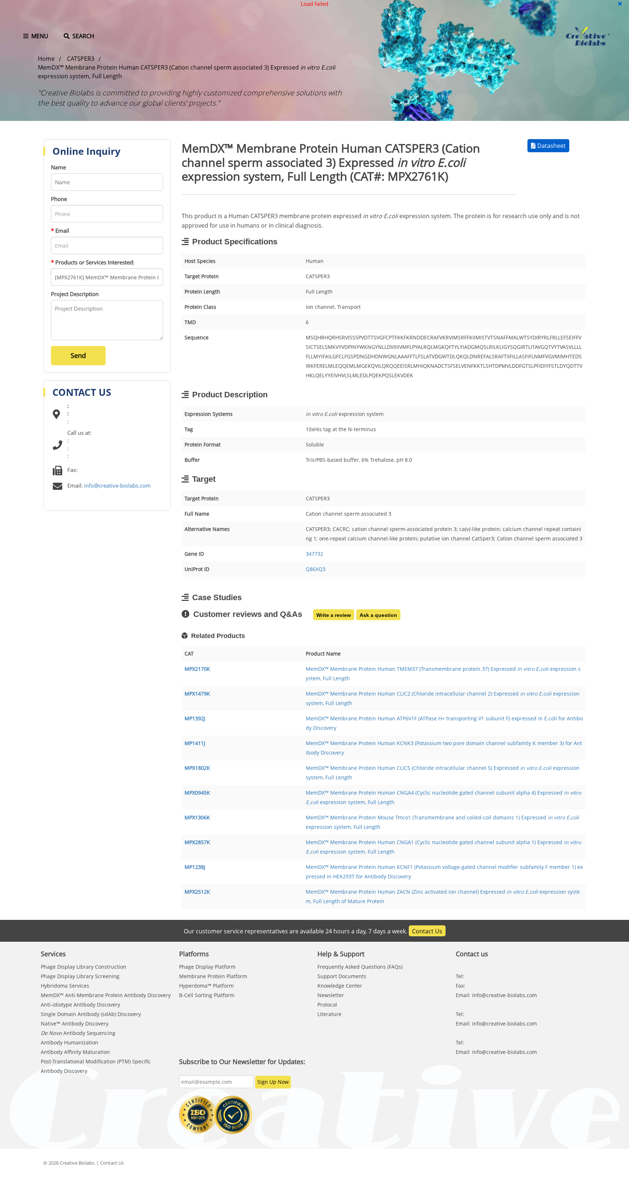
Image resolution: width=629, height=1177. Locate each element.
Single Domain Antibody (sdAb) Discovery (91, 1014)
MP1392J (195, 718)
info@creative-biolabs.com (117, 485)
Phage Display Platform (207, 966)
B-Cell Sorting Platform (206, 995)
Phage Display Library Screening (80, 976)
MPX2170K (197, 668)
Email (60, 230)
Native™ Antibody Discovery (74, 1023)
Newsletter (330, 995)
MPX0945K (197, 792)
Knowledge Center (339, 985)
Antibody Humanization (69, 1042)
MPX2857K (197, 842)
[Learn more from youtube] (558, 1163)
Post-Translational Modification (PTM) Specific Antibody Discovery (96, 1066)
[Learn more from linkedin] (540, 1163)
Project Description (75, 294)
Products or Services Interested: (92, 262)
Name (58, 167)
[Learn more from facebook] (502, 1163)
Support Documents (341, 976)
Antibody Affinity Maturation (75, 1051)
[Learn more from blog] (577, 1163)
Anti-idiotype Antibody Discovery (80, 1004)
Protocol (327, 1004)
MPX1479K (197, 693)
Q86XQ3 (315, 569)
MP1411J (195, 743)
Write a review (333, 615)
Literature (329, 1014)
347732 (314, 553)
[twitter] (521, 1163)
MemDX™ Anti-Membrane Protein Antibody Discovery (106, 995)
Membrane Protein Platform (213, 976)
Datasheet (551, 146)
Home (46, 59)
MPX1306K (197, 817)
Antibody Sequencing (78, 1033)
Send (78, 355)
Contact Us (427, 931)
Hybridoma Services (65, 985)
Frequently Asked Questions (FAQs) (360, 966)
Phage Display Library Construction (83, 966)
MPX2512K (197, 891)
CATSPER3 (80, 59)
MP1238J (195, 866)
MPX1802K (197, 767)
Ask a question (378, 615)
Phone (59, 198)
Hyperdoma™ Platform (206, 985)
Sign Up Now (273, 1081)
